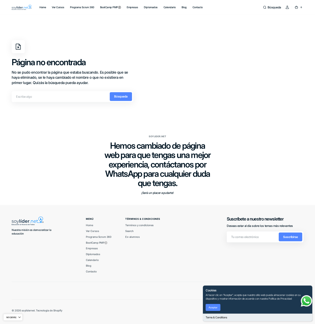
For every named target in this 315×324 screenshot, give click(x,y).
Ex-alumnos (132, 236)
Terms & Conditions (216, 317)
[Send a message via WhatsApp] (306, 301)
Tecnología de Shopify (49, 310)
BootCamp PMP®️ (97, 242)
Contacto (91, 271)
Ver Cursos (92, 231)
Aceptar (213, 307)
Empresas (92, 248)
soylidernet (28, 310)
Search (129, 231)
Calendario (92, 259)
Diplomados (93, 254)
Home (89, 225)
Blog (88, 265)
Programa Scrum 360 (98, 236)
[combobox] (72, 96)
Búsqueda (121, 96)
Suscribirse (290, 237)
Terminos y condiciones (139, 225)
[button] (272, 7)
